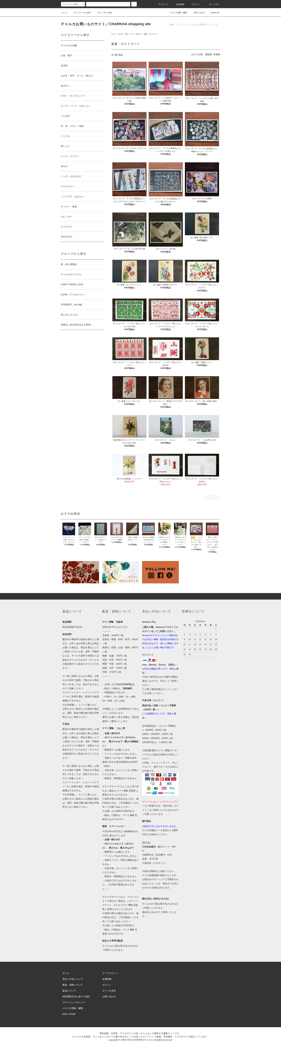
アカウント (163, 4)
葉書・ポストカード (151, 34)
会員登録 (180, 4)
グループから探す (105, 13)
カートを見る (109, 990)
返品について (69, 990)
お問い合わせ (199, 13)
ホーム (64, 13)
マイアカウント (110, 973)
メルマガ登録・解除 (178, 13)
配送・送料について (72, 984)
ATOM (72, 1014)
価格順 (208, 54)
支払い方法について (72, 979)
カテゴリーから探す (82, 13)
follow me (215, 13)
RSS (64, 1014)
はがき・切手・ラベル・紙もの (130, 34)
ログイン (196, 4)
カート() (214, 4)
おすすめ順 (197, 54)
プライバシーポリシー (73, 1002)
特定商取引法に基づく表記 (76, 996)
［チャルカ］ (145, 1033)
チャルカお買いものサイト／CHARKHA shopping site (106, 24)
